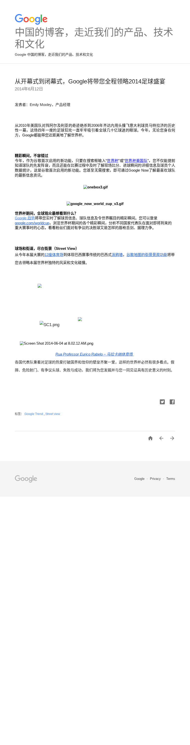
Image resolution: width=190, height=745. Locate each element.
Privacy (156, 479)
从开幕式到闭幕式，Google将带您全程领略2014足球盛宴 (90, 81)
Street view (52, 414)
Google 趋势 (25, 218)
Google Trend (34, 414)
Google (139, 479)
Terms (170, 479)
